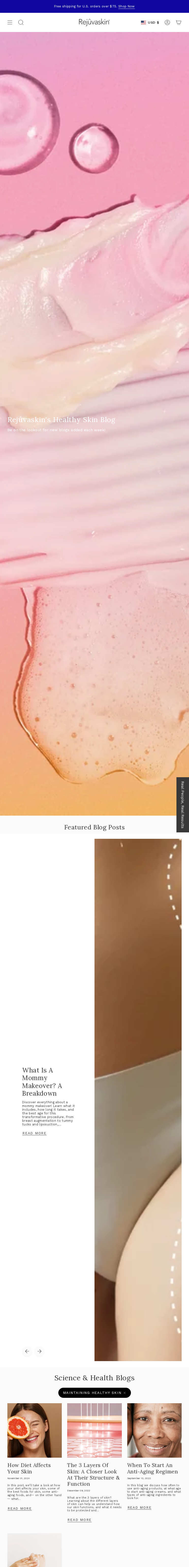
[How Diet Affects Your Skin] (34, 1430)
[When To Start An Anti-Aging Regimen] (154, 1430)
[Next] (39, 1351)
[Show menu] (10, 22)
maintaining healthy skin (92, 1393)
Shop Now (126, 6)
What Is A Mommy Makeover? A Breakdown (42, 1081)
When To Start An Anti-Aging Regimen (152, 1468)
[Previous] (27, 1351)
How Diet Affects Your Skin (29, 1468)
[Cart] (178, 22)
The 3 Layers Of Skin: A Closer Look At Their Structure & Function (93, 1474)
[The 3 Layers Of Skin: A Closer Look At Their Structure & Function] (94, 1430)
